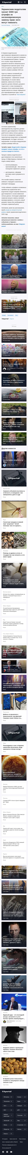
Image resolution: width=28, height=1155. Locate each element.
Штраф (3, 315)
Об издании (4, 1138)
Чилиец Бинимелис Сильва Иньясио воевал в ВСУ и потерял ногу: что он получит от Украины (12, 637)
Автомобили (10, 315)
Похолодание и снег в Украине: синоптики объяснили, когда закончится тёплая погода (13, 747)
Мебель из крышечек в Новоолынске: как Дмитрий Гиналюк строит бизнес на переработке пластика (12, 716)
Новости (12, 318)
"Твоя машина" (21, 94)
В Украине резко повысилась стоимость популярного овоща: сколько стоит (13, 1080)
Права (21, 1141)
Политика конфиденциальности (9, 1145)
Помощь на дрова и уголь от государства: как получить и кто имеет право (14, 555)
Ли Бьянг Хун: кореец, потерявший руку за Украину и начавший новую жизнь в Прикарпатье (14, 596)
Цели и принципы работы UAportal (10, 1141)
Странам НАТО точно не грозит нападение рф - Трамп (14, 801)
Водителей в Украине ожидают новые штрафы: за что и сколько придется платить (13, 149)
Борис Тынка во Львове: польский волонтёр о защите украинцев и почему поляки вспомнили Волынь (13, 623)
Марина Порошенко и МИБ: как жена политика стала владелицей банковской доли (13, 788)
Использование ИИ (6, 1148)
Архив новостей (13, 1138)
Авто (2, 6)
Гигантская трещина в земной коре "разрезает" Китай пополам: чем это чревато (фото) (13, 524)
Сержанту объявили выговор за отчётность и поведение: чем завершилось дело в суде (14, 492)
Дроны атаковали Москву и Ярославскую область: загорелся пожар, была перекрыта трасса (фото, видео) (13, 816)
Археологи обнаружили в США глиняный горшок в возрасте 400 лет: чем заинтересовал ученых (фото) (13, 844)
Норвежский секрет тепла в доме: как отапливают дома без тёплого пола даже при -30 (13, 830)
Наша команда (22, 1138)
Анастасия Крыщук (5, 25)
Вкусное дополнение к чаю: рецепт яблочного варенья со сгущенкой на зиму (13, 857)
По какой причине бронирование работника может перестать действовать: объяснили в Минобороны (13, 610)
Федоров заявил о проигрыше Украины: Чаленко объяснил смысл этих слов (13, 1049)
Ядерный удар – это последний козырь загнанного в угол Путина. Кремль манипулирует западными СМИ (13, 1017)
